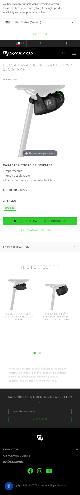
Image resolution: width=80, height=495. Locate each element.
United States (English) (26, 22)
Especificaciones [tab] (18, 247)
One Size (10, 207)
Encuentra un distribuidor (41, 221)
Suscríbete (40, 419)
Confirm (40, 34)
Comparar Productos (40, 230)
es (22, 43)
